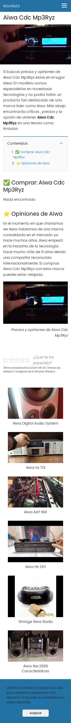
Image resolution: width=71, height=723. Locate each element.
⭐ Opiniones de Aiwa (33, 163)
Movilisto (11, 6)
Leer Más (38, 702)
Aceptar (36, 713)
